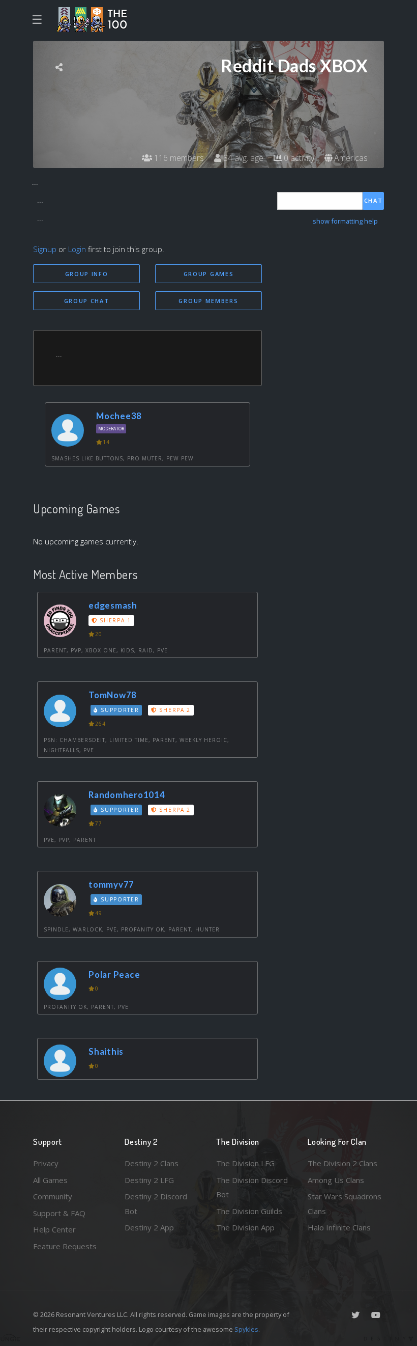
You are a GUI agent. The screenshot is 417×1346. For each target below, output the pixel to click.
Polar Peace (114, 974)
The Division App (245, 1227)
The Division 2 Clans (342, 1163)
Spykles (246, 1329)
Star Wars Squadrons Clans (344, 1203)
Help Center (54, 1229)
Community (52, 1196)
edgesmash (112, 605)
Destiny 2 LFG (149, 1180)
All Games (50, 1180)
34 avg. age (242, 157)
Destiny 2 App (149, 1227)
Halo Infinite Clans (339, 1227)
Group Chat (86, 301)
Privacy (45, 1163)
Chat (373, 200)
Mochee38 (119, 415)
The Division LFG (245, 1163)
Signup (44, 249)
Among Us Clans (336, 1180)
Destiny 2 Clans (151, 1163)
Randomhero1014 (126, 794)
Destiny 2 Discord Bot (156, 1203)
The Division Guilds (249, 1211)
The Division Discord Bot (252, 1187)
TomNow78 (112, 695)
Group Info (86, 274)
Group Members (208, 301)
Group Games (209, 274)
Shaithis (106, 1051)
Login (77, 249)
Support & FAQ (59, 1213)
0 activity (298, 157)
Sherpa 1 (114, 620)
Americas (350, 157)
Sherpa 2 (174, 709)
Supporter (119, 709)
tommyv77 (111, 884)
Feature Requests (65, 1246)
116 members (178, 157)
